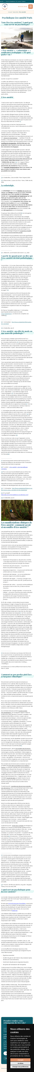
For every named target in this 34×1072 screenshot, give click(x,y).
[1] (20, 121)
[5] (16, 435)
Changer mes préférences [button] (20, 1066)
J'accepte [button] (20, 1060)
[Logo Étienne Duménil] (4, 6)
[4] (27, 414)
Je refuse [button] (20, 1063)
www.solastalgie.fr (6, 313)
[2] (16, 162)
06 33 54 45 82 (22, 6)
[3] (26, 404)
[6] (8, 454)
